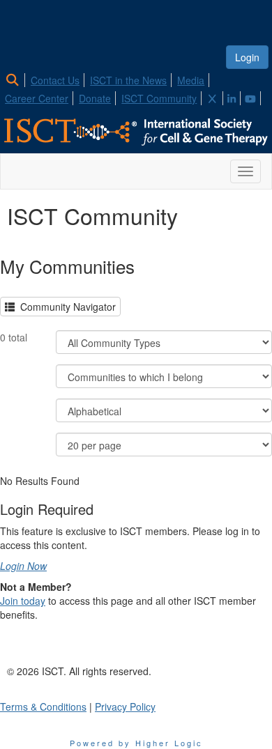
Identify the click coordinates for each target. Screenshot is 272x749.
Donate (95, 98)
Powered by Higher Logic (136, 742)
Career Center (36, 98)
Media (190, 80)
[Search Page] (14, 80)
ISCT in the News (128, 80)
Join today (22, 601)
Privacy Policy (125, 706)
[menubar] (136, 87)
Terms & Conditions (43, 706)
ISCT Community (159, 98)
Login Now (23, 566)
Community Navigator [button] (65, 307)
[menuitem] (16, 78)
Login (247, 57)
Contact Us (55, 80)
